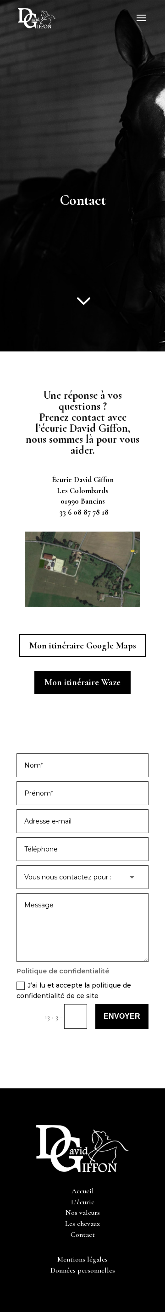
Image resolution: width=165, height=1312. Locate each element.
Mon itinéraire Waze (82, 682)
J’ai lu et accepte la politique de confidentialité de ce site (73, 990)
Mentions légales (82, 1259)
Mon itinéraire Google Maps (82, 645)
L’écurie (82, 1202)
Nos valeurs (83, 1212)
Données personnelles (82, 1270)
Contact (83, 1234)
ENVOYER (122, 1016)
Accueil (83, 1191)
